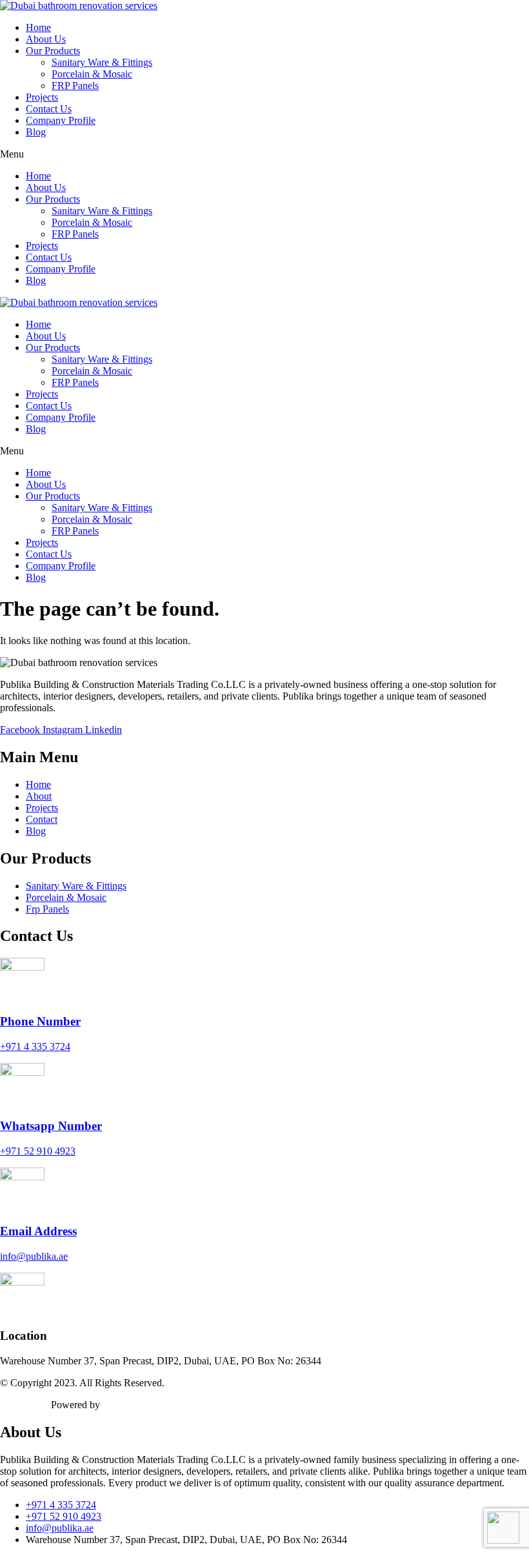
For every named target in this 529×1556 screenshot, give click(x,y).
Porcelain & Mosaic (92, 73)
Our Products (53, 50)
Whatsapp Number (51, 1126)
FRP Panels (75, 85)
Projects (42, 97)
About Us (46, 39)
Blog (36, 131)
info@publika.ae (34, 1256)
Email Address (38, 1231)
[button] (264, 154)
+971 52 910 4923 (37, 1151)
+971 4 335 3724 (35, 1046)
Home (38, 27)
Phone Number (40, 1021)
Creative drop (130, 1404)
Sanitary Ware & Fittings (102, 62)
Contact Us (49, 108)
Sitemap (16, 1404)
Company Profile (60, 120)
